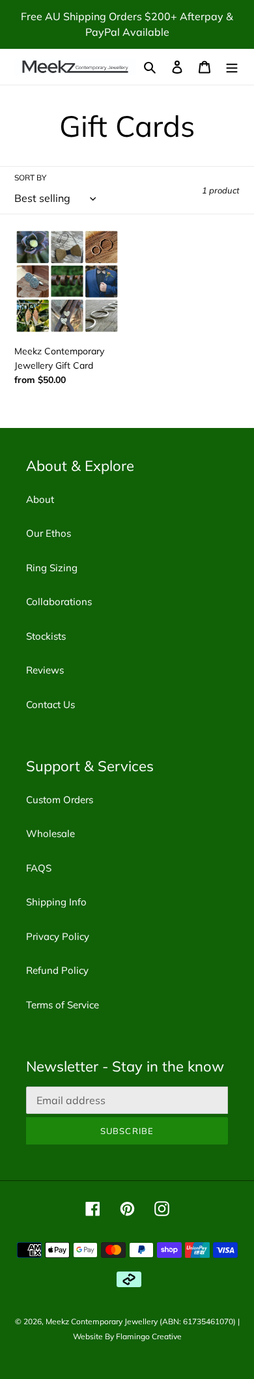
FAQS (38, 868)
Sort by (30, 177)
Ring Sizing (52, 568)
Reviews (45, 670)
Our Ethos (48, 533)
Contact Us (50, 704)
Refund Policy (57, 970)
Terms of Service (62, 1005)
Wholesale (50, 833)
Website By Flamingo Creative (127, 1336)
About (40, 499)
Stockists (46, 636)
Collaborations (59, 601)
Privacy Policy (57, 936)
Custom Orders (59, 799)
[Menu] (232, 67)
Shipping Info (56, 902)
